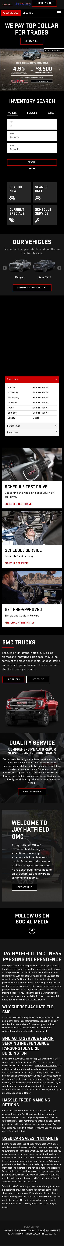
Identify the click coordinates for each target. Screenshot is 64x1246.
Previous (4, 268)
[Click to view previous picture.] (5, 69)
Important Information (54, 50)
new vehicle (24, 969)
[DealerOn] (31, 1227)
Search (32, 162)
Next (59, 268)
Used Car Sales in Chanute (30, 1138)
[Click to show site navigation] (59, 13)
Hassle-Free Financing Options (26, 1102)
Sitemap (32, 1230)
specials (36, 1200)
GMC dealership (21, 1186)
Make (12, 134)
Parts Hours (12, 432)
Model (12, 145)
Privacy (41, 1230)
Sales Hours (12, 379)
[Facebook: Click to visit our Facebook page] (32, 931)
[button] (11, 13)
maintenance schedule (46, 1065)
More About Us (24, 887)
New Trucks (13, 679)
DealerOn (24, 1230)
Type (11, 122)
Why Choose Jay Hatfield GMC (28, 1009)
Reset (32, 168)
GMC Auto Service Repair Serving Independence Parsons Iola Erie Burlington (28, 1046)
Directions (28, 13)
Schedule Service (32, 791)
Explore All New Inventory (32, 287)
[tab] (12, 113)
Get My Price (31, 41)
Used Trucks (37, 679)
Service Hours (13, 426)
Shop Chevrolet (44, 3)
